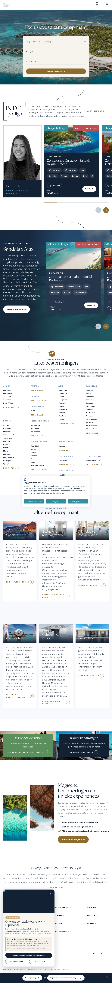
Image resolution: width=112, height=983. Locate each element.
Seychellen (35, 432)
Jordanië (35, 456)
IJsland (6, 441)
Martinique (90, 413)
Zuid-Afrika (8, 403)
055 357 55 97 (40, 961)
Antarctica (62, 460)
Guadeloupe (91, 406)
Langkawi (62, 400)
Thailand (62, 416)
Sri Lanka (62, 413)
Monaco (6, 454)
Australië (35, 411)
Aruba (88, 393)
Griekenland (8, 435)
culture (103, 953)
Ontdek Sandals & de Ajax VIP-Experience (29, 955)
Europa (7, 421)
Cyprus (6, 425)
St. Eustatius (91, 426)
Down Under (37, 406)
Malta (5, 451)
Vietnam (62, 419)
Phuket (61, 406)
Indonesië (62, 393)
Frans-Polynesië (93, 460)
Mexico (89, 416)
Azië (60, 386)
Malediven (35, 425)
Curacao (89, 403)
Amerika (35, 386)
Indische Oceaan (40, 421)
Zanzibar (7, 400)
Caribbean (91, 386)
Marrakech (7, 393)
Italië (5, 445)
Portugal (7, 461)
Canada (61, 446)
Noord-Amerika (66, 442)
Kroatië (6, 448)
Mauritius (35, 428)
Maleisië (62, 403)
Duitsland (7, 428)
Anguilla (89, 390)
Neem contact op (16, 961)
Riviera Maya (91, 419)
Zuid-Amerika (65, 471)
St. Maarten (91, 429)
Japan (61, 397)
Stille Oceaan (94, 456)
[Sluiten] (107, 978)
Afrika (6, 386)
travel (93, 953)
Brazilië (61, 475)
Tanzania (7, 397)
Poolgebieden (66, 456)
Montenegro (8, 457)
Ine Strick (13, 186)
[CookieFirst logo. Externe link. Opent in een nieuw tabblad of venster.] (25, 479)
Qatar (33, 462)
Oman (33, 459)
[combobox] (53, 41)
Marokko (7, 390)
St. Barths (90, 422)
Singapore (62, 409)
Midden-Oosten (39, 442)
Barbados (90, 397)
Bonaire (89, 400)
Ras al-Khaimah (37, 465)
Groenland (7, 438)
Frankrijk (7, 432)
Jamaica (89, 409)
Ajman (33, 449)
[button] (83, 41)
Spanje (6, 464)
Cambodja (62, 390)
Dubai (33, 452)
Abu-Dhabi (35, 446)
